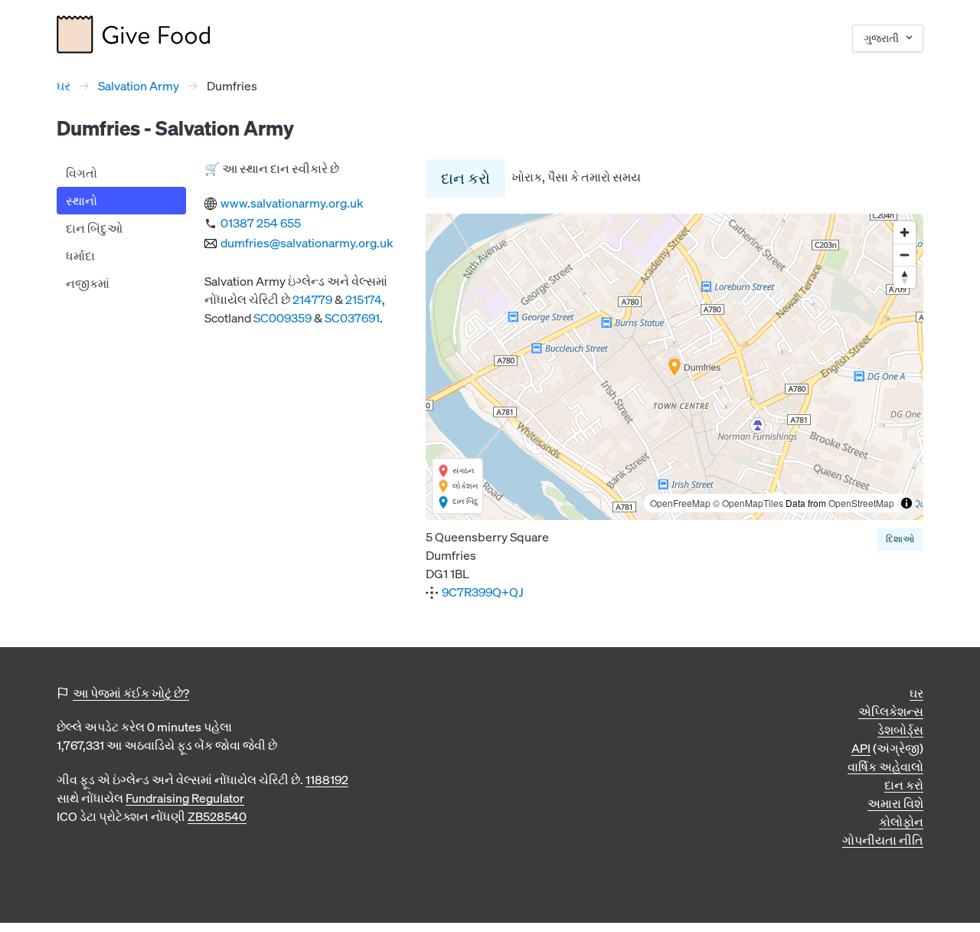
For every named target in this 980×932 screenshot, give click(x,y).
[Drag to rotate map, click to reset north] (904, 277)
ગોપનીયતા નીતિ (882, 840)
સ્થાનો (81, 200)
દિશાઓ (900, 538)
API (861, 748)
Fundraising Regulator (185, 798)
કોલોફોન (901, 821)
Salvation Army (138, 85)
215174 (363, 299)
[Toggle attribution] (906, 503)
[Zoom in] (904, 232)
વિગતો (81, 173)
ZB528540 (217, 816)
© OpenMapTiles (748, 502)
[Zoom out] (904, 255)
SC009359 (282, 317)
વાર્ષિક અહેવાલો (885, 766)
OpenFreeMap (680, 502)
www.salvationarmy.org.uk (292, 203)
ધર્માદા (80, 255)
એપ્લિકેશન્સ (890, 711)
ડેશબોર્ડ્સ (900, 729)
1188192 (326, 779)
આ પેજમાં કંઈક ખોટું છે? (131, 693)
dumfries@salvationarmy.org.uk (307, 242)
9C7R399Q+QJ (483, 592)
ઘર (63, 85)
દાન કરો (465, 178)
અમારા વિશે (895, 803)
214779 (312, 299)
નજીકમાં (87, 283)
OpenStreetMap (861, 502)
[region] (674, 367)
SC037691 (352, 317)
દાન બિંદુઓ (94, 228)
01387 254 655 (260, 222)
